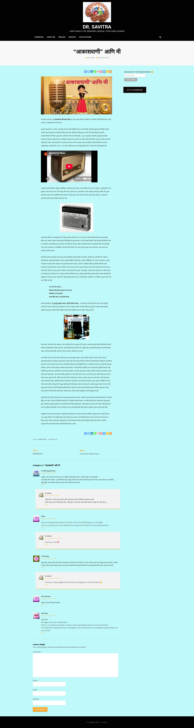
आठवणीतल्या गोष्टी (42, 439)
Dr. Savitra (97, 27)
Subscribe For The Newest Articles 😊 (138, 72)
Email (35, 690)
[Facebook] (85, 71)
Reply (43, 485)
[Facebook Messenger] (104, 71)
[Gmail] (98, 71)
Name (35, 680)
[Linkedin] (91, 71)
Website (36, 699)
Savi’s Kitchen (85, 37)
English (62, 37)
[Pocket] (101, 71)
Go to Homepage (135, 90)
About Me (51, 37)
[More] (110, 71)
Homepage (39, 37)
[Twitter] (88, 71)
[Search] (159, 37)
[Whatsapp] (94, 71)
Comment (37, 652)
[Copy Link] (107, 71)
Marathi (72, 37)
